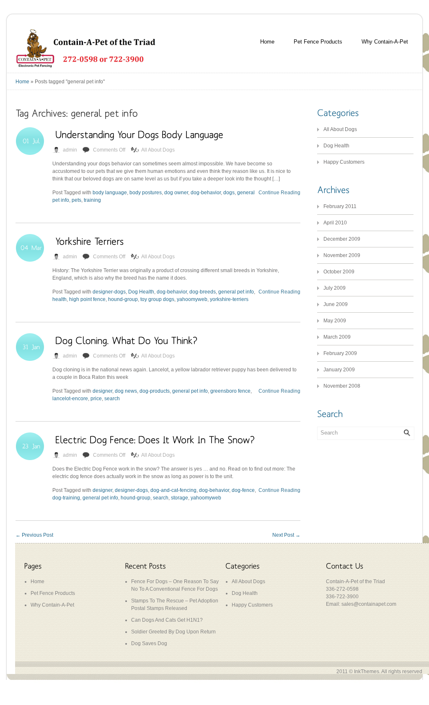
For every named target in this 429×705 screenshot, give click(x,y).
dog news (126, 391)
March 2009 (337, 337)
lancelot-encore (70, 398)
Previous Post (34, 535)
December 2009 (341, 239)
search (112, 398)
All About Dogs (158, 150)
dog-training (66, 498)
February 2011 (340, 206)
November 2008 (341, 386)
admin (70, 150)
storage (179, 498)
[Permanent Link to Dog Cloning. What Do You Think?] (126, 340)
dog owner (176, 193)
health (59, 299)
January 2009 (339, 370)
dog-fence (243, 490)
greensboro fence (230, 391)
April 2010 (335, 223)
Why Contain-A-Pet (385, 42)
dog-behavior (206, 193)
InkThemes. (367, 671)
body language (110, 193)
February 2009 (340, 353)
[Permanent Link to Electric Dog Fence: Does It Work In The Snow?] (155, 439)
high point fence (87, 299)
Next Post (286, 535)
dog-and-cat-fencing (173, 490)
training (92, 200)
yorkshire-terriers (229, 299)
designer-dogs (109, 292)
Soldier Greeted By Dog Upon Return (173, 632)
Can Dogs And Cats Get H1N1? (167, 620)
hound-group (123, 299)
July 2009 (334, 288)
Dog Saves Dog (149, 643)
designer (102, 391)
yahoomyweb (192, 299)
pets (76, 200)
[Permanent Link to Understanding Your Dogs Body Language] (139, 134)
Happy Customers (343, 162)
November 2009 (341, 255)
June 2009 (335, 304)
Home (267, 42)
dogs (229, 193)
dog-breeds (202, 292)
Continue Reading (279, 193)
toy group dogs (157, 299)
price (96, 398)
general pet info (236, 292)
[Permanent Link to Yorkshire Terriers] (89, 241)
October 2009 (338, 272)
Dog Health (141, 292)
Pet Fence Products (318, 42)
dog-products (155, 391)
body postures (145, 193)
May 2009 (334, 321)
